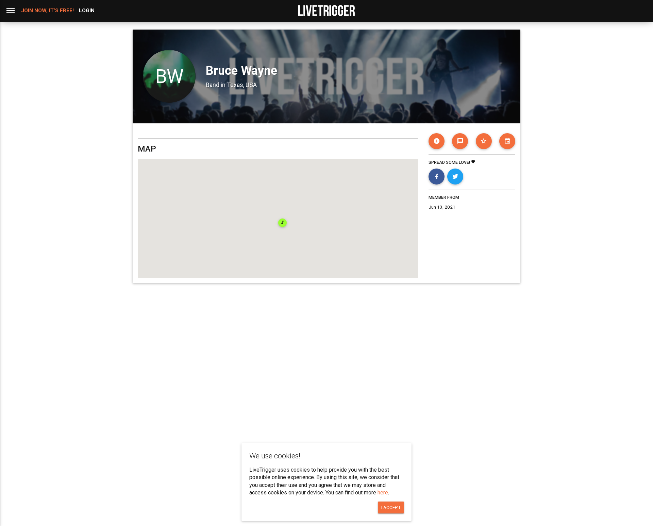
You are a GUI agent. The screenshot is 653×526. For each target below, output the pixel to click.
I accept (391, 507)
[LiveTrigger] (326, 10)
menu (10, 10)
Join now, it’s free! (47, 10)
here (383, 492)
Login (87, 10)
